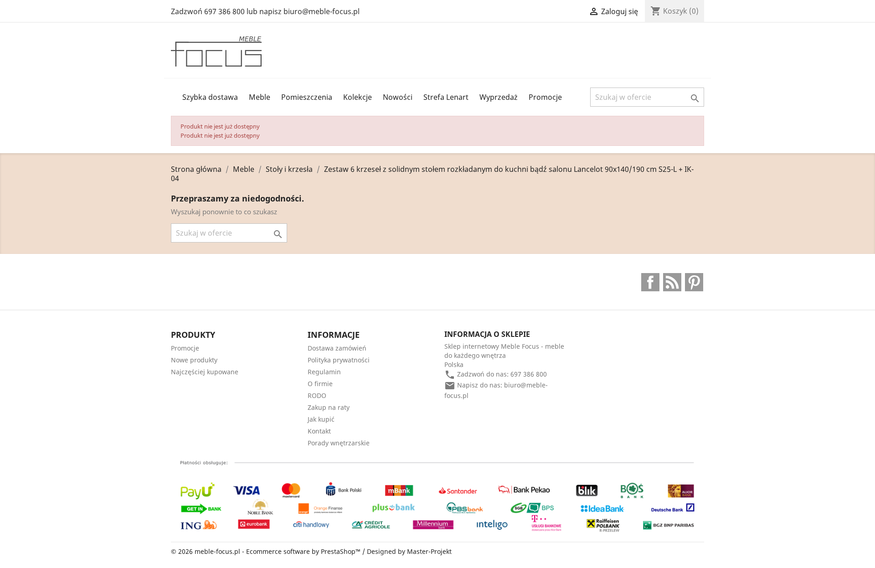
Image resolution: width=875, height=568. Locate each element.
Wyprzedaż (498, 97)
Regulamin (324, 371)
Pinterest (694, 282)
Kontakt (319, 431)
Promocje (545, 97)
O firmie (320, 383)
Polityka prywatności (339, 360)
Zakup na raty (329, 407)
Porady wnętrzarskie (339, 443)
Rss (672, 282)
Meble (259, 97)
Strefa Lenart (445, 97)
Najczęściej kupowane (204, 371)
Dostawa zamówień (337, 348)
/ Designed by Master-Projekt (407, 551)
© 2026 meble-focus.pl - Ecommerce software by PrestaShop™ (266, 551)
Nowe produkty (194, 360)
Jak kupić (321, 419)
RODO (317, 395)
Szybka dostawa (210, 97)
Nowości (397, 97)
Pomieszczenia (306, 97)
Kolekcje (357, 97)
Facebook (650, 282)
